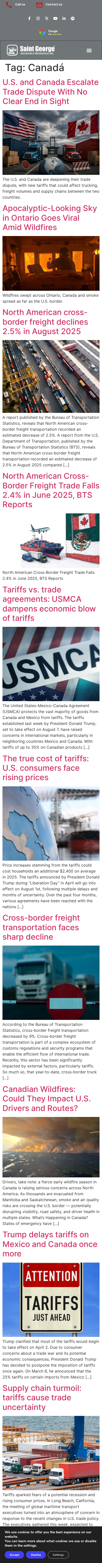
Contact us (54, 4)
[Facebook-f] (29, 18)
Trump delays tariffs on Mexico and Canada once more (50, 1244)
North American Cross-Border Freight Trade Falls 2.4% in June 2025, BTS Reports (51, 490)
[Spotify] (72, 18)
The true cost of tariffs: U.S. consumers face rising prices (45, 768)
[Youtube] (55, 18)
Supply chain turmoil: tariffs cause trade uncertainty (41, 1397)
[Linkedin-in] (64, 18)
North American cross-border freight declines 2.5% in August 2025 (45, 321)
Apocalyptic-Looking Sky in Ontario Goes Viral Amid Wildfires (49, 217)
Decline (36, 1555)
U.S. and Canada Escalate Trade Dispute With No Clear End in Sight (50, 91)
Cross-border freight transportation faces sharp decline (41, 927)
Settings (58, 1555)
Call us (20, 4)
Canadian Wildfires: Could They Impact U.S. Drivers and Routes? (46, 1098)
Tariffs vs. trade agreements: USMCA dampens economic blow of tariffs (49, 604)
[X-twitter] (47, 18)
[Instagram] (38, 18)
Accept (14, 1555)
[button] (89, 50)
